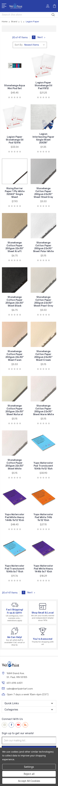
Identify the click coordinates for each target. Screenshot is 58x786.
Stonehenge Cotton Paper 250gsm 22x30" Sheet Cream (43, 355)
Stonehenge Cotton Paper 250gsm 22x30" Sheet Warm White (43, 410)
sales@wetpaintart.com (20, 688)
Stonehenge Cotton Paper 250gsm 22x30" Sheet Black (14, 301)
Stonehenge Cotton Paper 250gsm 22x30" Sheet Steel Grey (43, 192)
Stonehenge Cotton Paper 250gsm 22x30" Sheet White (14, 464)
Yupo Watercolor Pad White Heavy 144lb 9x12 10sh (14, 517)
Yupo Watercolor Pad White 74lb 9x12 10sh (43, 517)
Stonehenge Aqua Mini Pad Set (14, 87)
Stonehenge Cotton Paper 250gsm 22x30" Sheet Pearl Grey (43, 301)
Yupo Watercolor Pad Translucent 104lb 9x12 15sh (43, 466)
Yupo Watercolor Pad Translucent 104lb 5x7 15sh (14, 568)
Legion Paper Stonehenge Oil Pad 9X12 (43, 85)
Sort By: (19, 45)
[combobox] (29, 14)
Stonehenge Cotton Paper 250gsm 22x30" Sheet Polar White (43, 247)
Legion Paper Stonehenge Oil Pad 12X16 (15, 140)
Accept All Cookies (29, 781)
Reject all (29, 774)
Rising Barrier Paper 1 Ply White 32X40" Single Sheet (14, 192)
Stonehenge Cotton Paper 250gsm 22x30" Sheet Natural (14, 410)
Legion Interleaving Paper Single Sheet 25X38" (43, 138)
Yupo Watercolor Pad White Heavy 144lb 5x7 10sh (43, 568)
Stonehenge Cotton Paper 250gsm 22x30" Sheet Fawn (14, 355)
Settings (29, 767)
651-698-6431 (14, 682)
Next (40, 37)
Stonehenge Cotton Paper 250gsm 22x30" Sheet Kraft (14, 247)
